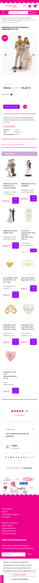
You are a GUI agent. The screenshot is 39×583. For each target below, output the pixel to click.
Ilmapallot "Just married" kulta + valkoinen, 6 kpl (9, 327)
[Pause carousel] (19, 460)
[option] (19, 53)
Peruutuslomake (9, 533)
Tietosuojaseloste (9, 531)
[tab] (6, 457)
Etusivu (4, 18)
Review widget (13, 468)
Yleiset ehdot (7, 525)
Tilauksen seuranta (10, 523)
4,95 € (6, 295)
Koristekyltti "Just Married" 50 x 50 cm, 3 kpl (10, 280)
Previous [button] (5, 55)
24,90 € (24, 199)
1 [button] (14, 71)
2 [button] (18, 71)
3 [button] (21, 71)
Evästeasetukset (8, 528)
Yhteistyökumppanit (10, 514)
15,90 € (6, 201)
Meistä (4, 512)
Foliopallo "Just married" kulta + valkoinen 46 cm (27, 327)
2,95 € (6, 342)
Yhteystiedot (7, 509)
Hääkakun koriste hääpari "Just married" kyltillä (10, 186)
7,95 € (24, 289)
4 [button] (24, 71)
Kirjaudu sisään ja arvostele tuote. (13, 144)
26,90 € (6, 246)
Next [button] (33, 55)
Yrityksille (6, 517)
